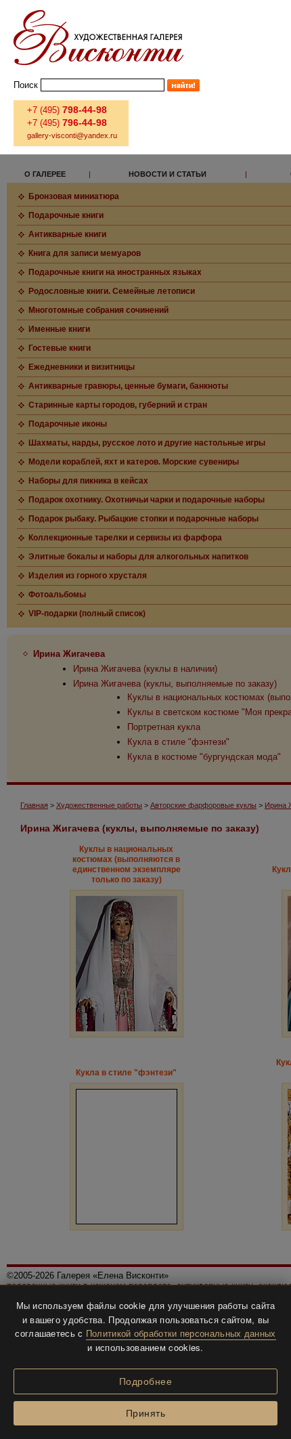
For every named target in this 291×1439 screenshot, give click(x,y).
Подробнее (146, 1381)
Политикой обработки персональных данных (181, 1333)
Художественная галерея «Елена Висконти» (98, 37)
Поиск (26, 85)
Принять (146, 1413)
